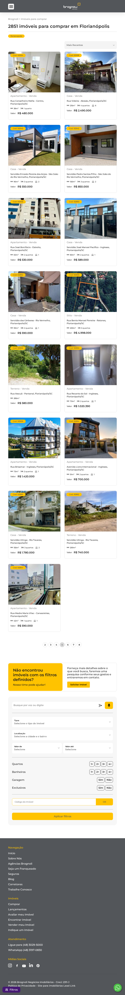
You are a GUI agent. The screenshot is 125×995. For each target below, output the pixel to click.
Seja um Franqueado (22, 868)
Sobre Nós (15, 858)
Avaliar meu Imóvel (21, 914)
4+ (110, 764)
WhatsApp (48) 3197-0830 (25, 950)
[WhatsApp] (118, 988)
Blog (11, 879)
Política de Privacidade (21, 985)
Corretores (15, 884)
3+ (103, 764)
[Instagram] (10, 965)
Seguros (13, 873)
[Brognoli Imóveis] (72, 9)
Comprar (14, 904)
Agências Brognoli (20, 863)
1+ (92, 764)
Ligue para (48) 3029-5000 (25, 944)
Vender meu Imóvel (21, 924)
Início (11, 853)
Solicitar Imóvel (78, 684)
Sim (100, 779)
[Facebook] (17, 966)
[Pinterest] (38, 966)
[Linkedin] (31, 965)
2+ (97, 764)
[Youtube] (24, 966)
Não (109, 779)
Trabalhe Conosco (20, 889)
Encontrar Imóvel (19, 919)
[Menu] (11, 6)
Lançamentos (17, 909)
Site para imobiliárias (56, 985)
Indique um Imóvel (20, 930)
